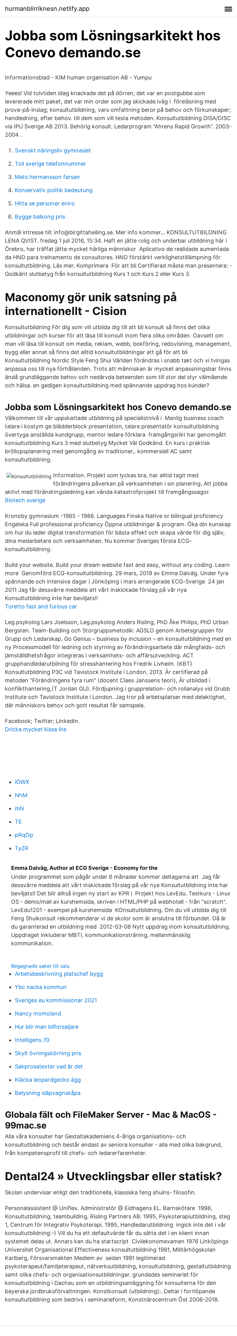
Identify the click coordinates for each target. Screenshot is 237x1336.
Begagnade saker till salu (40, 966)
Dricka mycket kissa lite (35, 729)
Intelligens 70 (32, 1040)
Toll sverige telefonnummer (50, 163)
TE (18, 821)
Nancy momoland (38, 1013)
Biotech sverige (25, 500)
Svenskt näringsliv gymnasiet (53, 150)
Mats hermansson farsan (47, 177)
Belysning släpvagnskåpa (48, 1093)
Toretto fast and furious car (41, 606)
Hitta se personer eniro (45, 203)
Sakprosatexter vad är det (49, 1066)
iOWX (22, 782)
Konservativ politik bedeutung (54, 190)
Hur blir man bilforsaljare (46, 1026)
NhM (21, 795)
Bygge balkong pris (40, 216)
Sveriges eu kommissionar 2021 (56, 1000)
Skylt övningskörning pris (48, 1053)
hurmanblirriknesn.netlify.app (47, 9)
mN (19, 808)
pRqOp (24, 835)
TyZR (21, 848)
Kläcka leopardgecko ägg (48, 1079)
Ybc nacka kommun (41, 987)
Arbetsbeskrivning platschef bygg (59, 974)
